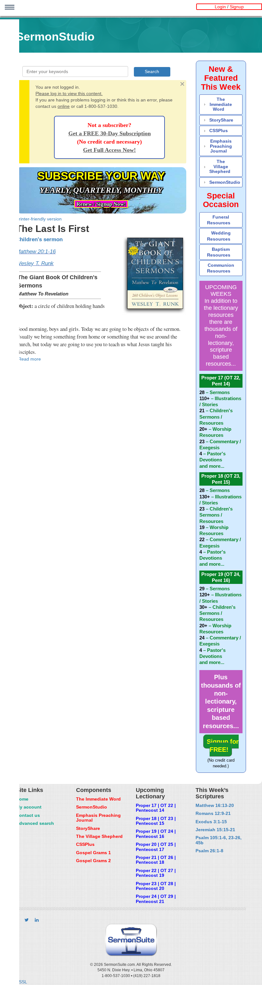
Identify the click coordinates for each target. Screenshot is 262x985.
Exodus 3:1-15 (211, 821)
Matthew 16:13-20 (215, 805)
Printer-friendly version (39, 218)
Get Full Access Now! (109, 150)
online (64, 106)
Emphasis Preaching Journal (221, 145)
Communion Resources (220, 268)
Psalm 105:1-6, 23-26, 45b (219, 840)
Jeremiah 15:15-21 (215, 829)
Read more (29, 359)
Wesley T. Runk (35, 263)
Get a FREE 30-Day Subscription (109, 133)
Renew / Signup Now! (101, 204)
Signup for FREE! (223, 745)
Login (220, 6)
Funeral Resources (218, 219)
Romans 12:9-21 (213, 813)
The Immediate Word (221, 104)
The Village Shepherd (219, 166)
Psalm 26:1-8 (209, 850)
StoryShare (221, 120)
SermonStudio (224, 182)
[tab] (221, 104)
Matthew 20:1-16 (36, 252)
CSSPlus (218, 130)
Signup (237, 6)
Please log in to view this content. (69, 93)
